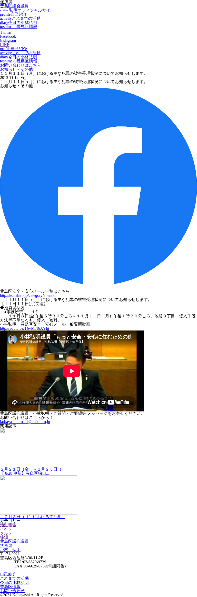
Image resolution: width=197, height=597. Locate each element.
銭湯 (4, 537)
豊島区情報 (18, 26)
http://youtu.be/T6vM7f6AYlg (24, 328)
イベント (8, 529)
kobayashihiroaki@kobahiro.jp (25, 421)
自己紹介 (13, 14)
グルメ (6, 533)
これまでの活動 (20, 18)
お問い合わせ (12, 591)
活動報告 (8, 525)
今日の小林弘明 (18, 22)
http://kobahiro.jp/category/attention (28, 295)
